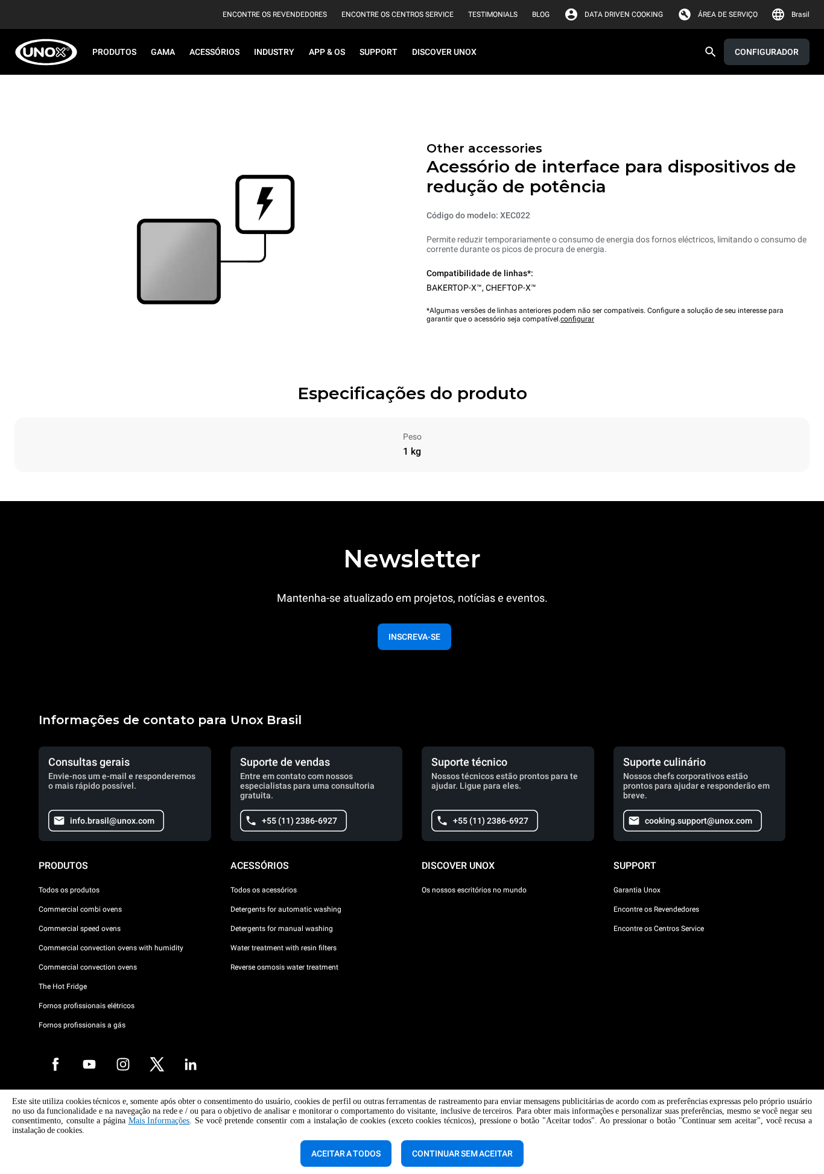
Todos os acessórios (263, 890)
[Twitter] (157, 1064)
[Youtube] (89, 1064)
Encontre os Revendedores (656, 909)
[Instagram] (123, 1064)
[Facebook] (55, 1064)
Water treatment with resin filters (283, 948)
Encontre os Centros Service (658, 928)
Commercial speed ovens (80, 928)
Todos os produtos (69, 890)
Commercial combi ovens (80, 909)
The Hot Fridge (63, 986)
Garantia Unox (637, 890)
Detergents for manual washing (281, 928)
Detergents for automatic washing (285, 909)
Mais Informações (159, 1120)
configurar (577, 319)
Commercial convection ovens (88, 967)
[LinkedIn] (191, 1064)
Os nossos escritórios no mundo (474, 890)
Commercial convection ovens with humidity (111, 948)
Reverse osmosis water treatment (284, 967)
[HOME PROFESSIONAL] (49, 52)
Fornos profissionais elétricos (87, 1006)
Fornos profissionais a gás (82, 1025)
